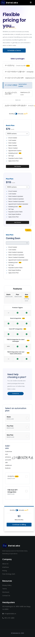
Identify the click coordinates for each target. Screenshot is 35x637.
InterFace (5, 567)
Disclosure (5, 592)
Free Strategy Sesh (8, 574)
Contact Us (6, 596)
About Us (5, 564)
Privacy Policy (6, 585)
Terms (4, 589)
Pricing (4, 571)
